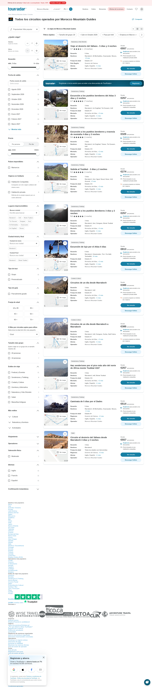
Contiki (10, 560)
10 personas (16, 358)
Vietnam (11, 531)
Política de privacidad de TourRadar (27, 678)
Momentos (102, 9)
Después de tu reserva (15, 628)
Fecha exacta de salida (18, 81)
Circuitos (30, 14)
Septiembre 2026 (17, 94)
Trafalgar (11, 569)
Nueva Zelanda (13, 526)
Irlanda (10, 542)
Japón (10, 524)
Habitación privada (18, 192)
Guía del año (12, 650)
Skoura (21, 228)
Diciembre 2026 (17, 109)
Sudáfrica (11, 517)
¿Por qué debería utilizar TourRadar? (20, 627)
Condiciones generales (15, 686)
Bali (9, 519)
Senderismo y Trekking (19, 377)
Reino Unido (12, 536)
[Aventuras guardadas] (136, 9)
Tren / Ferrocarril (13, 588)
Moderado (15, 456)
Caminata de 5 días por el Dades (86, 401)
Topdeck (11, 567)
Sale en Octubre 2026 (89, 35)
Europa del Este (13, 534)
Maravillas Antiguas (18, 402)
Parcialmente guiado (19, 294)
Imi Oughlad (13, 228)
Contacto (130, 9)
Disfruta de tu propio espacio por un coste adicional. (23, 196)
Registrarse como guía (15, 651)
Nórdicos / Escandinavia (16, 545)
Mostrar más (16, 129)
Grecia (10, 537)
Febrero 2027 (16, 119)
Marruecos (15, 167)
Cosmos (11, 562)
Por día (31, 144)
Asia (9, 506)
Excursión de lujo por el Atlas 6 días (88, 247)
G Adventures (12, 564)
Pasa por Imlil (109, 35)
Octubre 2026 (16, 99)
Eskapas (11, 572)
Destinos (85, 9)
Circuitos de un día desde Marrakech (88, 283)
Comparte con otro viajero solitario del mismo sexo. (23, 186)
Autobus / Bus (12, 587)
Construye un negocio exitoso (18, 640)
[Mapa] (141, 29)
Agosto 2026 (16, 89)
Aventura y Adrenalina (19, 387)
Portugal (11, 547)
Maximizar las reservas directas (18, 645)
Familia (10, 592)
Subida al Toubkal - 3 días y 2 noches (88, 169)
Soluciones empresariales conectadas (20, 637)
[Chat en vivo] (147, 682)
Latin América (12, 511)
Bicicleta (11, 577)
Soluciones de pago (14, 641)
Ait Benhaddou (13, 225)
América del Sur (13, 512)
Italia (9, 544)
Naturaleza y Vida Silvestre (21, 392)
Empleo (19, 622)
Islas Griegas (12, 539)
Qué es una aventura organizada (19, 635)
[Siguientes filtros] (141, 35)
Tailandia (11, 529)
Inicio (9, 14)
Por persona (16, 144)
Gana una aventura (18, 625)
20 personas (16, 353)
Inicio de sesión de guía (16, 653)
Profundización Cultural (15, 585)
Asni (29, 221)
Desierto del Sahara (91, 63)
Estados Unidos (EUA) (15, 557)
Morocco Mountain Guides (19, 14)
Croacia (10, 532)
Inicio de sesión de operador (17, 646)
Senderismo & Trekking (15, 578)
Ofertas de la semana (116, 9)
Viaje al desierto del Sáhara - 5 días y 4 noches (93, 46)
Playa (10, 590)
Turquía (10, 552)
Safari (13, 397)
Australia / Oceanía (14, 507)
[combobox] (23, 212)
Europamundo (12, 570)
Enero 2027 (15, 114)
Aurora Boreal (12, 580)
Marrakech (12, 218)
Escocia (10, 549)
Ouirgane (22, 221)
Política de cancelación (15, 630)
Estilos (94, 9)
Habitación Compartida (19, 182)
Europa (10, 509)
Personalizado (16, 279)
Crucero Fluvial (13, 582)
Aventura (11, 575)
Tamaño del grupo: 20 (67, 35)
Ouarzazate (24, 225)
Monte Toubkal (28, 218)
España (10, 550)
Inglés (13, 471)
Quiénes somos (13, 620)
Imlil (20, 218)
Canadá (10, 554)
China (10, 521)
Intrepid (10, 565)
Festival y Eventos (18, 372)
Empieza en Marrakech (128, 35)
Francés (14, 475)
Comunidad (12, 632)
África (10, 504)
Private (10, 593)
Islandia (10, 540)
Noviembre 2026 (17, 104)
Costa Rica (11, 555)
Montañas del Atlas (91, 113)
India (9, 522)
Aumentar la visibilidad (15, 643)
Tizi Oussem (13, 221)
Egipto (10, 514)
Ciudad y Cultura (17, 382)
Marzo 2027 (15, 124)
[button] (131, 52)
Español (14, 480)
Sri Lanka (11, 527)
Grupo (13, 274)
